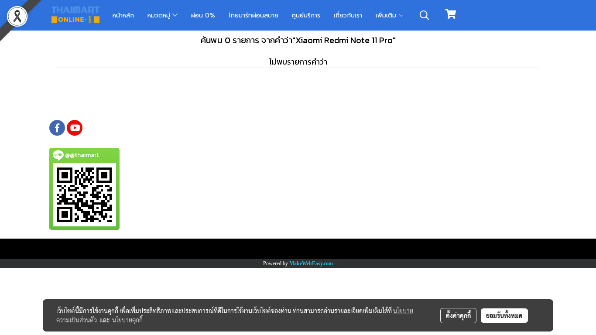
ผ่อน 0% (203, 15)
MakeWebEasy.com (311, 263)
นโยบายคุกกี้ (127, 320)
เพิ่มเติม (387, 15)
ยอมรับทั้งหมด (504, 315)
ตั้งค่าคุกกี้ (458, 315)
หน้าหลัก (123, 15)
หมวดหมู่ (159, 15)
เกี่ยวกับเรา (348, 15)
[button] (424, 15)
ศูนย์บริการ (306, 15)
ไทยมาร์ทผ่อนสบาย (253, 15)
